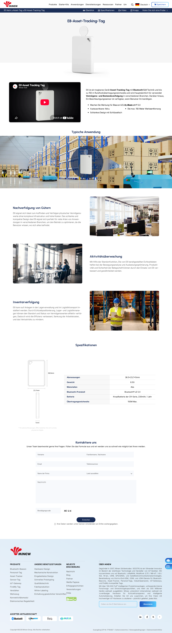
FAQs (68, 593)
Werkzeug (14, 594)
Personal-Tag (16, 572)
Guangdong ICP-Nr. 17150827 (103, 630)
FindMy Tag (15, 587)
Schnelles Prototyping (44, 579)
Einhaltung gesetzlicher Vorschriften (50, 594)
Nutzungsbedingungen (137, 630)
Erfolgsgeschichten (74, 586)
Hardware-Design (42, 569)
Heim (8, 10)
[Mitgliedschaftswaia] (66, 618)
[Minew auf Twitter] (153, 617)
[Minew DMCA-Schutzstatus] (71, 599)
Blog (68, 575)
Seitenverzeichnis (121, 630)
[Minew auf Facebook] (147, 617)
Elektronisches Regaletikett (22, 601)
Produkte (53, 4)
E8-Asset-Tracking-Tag (34, 10)
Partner (118, 4)
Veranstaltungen (73, 589)
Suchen (132, 5)
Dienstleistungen (93, 4)
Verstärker (14, 590)
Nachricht (70, 571)
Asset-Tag (17, 10)
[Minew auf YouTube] (159, 617)
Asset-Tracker (16, 576)
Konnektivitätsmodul (19, 597)
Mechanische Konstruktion (46, 572)
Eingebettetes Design (44, 576)
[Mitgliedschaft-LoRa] (33, 618)
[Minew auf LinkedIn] (140, 617)
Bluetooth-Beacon (18, 569)
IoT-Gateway (15, 583)
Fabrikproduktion (41, 587)
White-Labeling (41, 590)
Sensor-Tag (15, 579)
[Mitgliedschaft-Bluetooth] (17, 618)
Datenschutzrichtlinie (154, 630)
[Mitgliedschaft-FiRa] (50, 618)
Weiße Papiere (72, 582)
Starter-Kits (64, 4)
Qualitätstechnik (41, 583)
